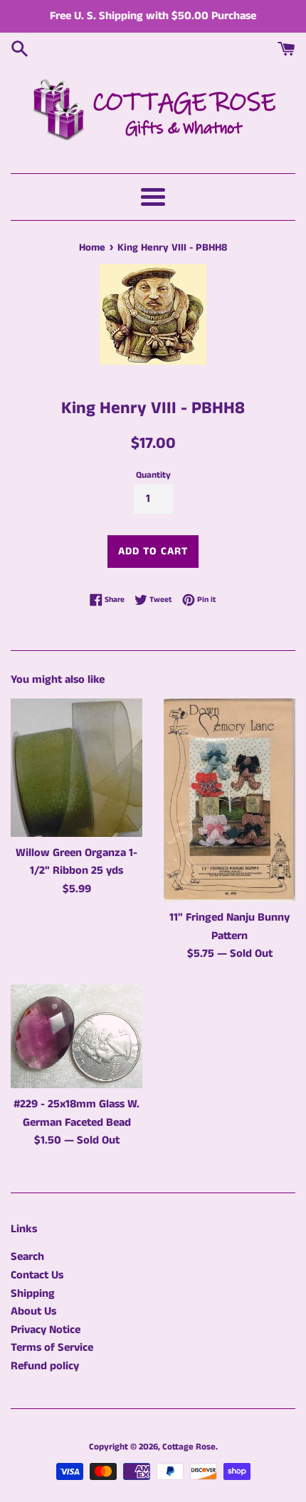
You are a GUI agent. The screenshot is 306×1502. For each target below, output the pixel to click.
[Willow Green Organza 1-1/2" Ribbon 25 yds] (76, 767)
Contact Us (37, 1275)
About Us (33, 1311)
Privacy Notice (45, 1330)
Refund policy (45, 1366)
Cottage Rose (189, 1446)
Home (92, 248)
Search (27, 1257)
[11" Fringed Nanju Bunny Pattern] (229, 799)
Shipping (33, 1294)
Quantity (153, 474)
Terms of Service (52, 1347)
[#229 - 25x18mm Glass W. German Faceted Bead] (76, 1036)
